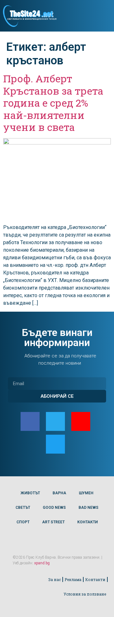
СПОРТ (22, 522)
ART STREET (53, 522)
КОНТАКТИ (87, 522)
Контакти (95, 579)
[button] (104, 16)
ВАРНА (59, 493)
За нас (54, 579)
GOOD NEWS (54, 507)
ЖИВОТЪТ (30, 493)
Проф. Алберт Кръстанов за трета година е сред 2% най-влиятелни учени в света (53, 103)
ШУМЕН (86, 493)
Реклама (73, 579)
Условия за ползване (85, 593)
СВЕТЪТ (23, 507)
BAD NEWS (88, 507)
